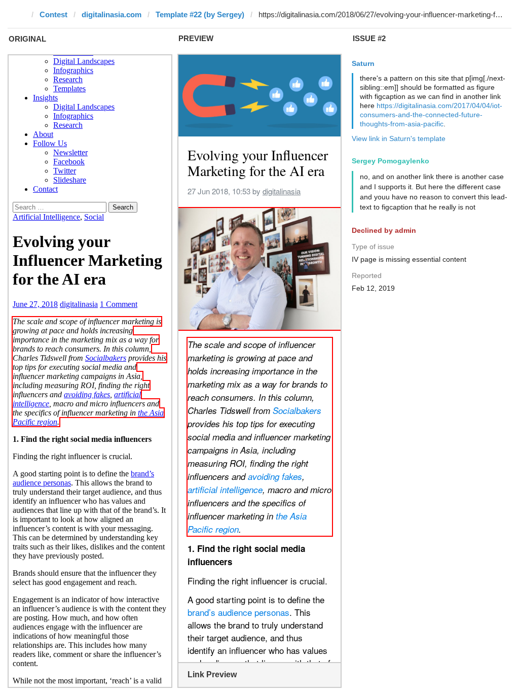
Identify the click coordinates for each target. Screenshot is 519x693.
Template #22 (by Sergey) (200, 14)
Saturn (363, 63)
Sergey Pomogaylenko (390, 161)
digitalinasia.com (111, 14)
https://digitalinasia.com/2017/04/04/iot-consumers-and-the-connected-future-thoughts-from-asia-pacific (431, 114)
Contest (53, 14)
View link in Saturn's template (399, 138)
